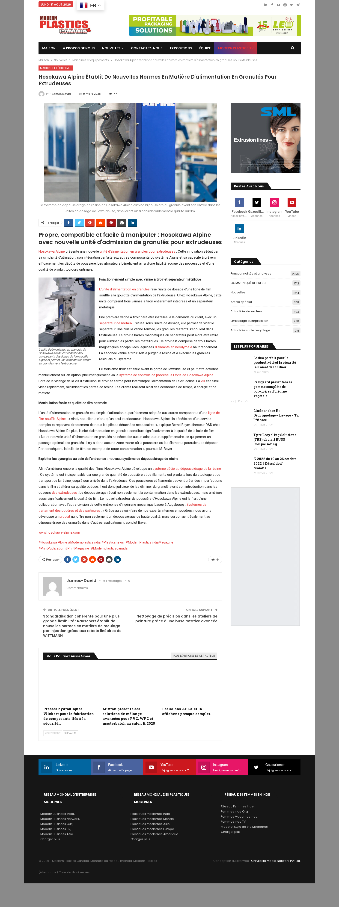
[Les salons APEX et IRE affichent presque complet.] (189, 684)
